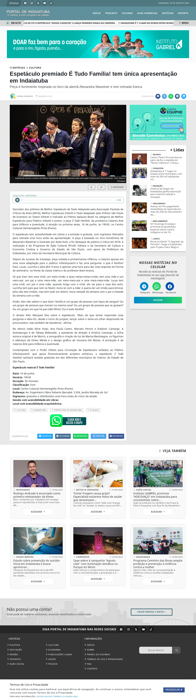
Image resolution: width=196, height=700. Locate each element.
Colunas (128, 13)
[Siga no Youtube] (44, 3)
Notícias (169, 13)
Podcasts (112, 13)
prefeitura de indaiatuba (68, 410)
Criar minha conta (150, 611)
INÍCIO (90, 645)
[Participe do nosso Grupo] (68, 421)
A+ (101, 187)
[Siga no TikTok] (51, 3)
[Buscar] (177, 650)
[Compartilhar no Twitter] (164, 96)
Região (13, 654)
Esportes (15, 659)
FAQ (88, 663)
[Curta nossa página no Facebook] (121, 629)
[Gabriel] (98, 44)
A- (92, 187)
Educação (15, 649)
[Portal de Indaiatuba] (28, 13)
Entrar (15, 3)
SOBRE (90, 649)
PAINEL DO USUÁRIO (98, 654)
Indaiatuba (39, 410)
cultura (21, 410)
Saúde (52, 659)
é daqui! (94, 410)
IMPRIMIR (118, 187)
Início (98, 13)
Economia (54, 649)
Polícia (52, 663)
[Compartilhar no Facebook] (157, 96)
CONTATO (91, 668)
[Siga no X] (38, 3)
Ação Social (17, 663)
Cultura (53, 645)
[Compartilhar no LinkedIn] (183, 96)
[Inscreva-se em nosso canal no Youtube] (143, 629)
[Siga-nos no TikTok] (151, 629)
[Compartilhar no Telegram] (177, 96)
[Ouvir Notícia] (17, 200)
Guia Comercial (148, 13)
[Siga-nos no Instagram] (128, 629)
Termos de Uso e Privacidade (104, 659)
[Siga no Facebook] (25, 3)
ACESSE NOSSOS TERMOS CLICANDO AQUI (57, 696)
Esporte (183, 13)
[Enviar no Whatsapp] (170, 96)
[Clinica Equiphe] (158, 122)
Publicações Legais (60, 654)
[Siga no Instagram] (31, 3)
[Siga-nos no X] (136, 629)
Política (14, 645)
